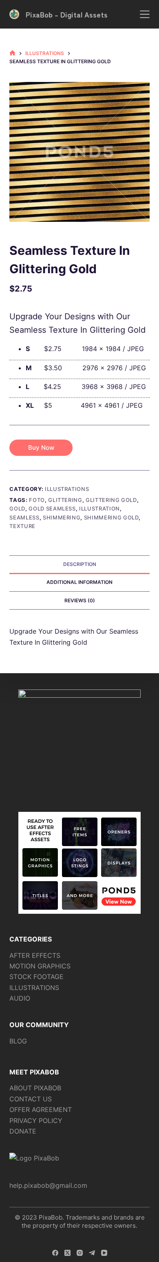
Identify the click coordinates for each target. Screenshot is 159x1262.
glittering (65, 500)
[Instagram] (80, 1253)
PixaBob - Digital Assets (67, 14)
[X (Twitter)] (67, 1253)
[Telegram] (92, 1253)
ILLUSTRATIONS (34, 988)
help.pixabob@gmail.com (48, 1185)
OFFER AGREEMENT (40, 1109)
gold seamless (52, 508)
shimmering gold (111, 517)
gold (17, 508)
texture (22, 526)
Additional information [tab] (79, 582)
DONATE (22, 1131)
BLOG (18, 1041)
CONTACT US (30, 1099)
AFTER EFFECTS (34, 955)
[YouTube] (104, 1253)
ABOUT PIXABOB (35, 1088)
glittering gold (111, 500)
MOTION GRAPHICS (40, 966)
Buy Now (41, 447)
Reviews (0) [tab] (79, 600)
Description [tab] (79, 564)
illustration (99, 508)
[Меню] (145, 14)
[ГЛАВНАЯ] (12, 53)
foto (37, 500)
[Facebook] (55, 1253)
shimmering (62, 517)
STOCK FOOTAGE (36, 976)
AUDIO (19, 998)
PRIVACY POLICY (35, 1120)
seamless (24, 517)
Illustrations (67, 489)
